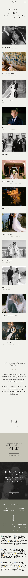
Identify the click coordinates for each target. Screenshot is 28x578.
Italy (24, 524)
